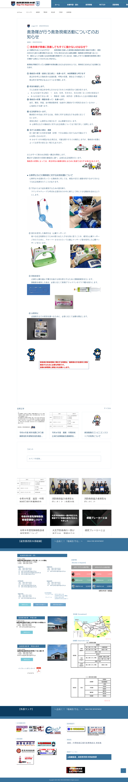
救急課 (53, 12)
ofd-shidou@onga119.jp (29, 587)
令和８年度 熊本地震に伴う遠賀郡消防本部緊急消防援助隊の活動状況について (32, 435)
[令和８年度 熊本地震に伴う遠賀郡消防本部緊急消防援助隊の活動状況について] (31, 420)
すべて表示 (107, 408)
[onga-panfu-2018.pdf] (38, 670)
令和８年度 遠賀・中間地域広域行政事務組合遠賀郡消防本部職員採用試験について (63, 435)
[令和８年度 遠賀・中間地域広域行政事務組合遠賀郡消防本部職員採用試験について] (64, 420)
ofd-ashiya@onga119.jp (27, 627)
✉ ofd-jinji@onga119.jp (26, 574)
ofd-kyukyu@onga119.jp (58, 585)
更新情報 (68, 12)
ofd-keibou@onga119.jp (58, 571)
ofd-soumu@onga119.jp (29, 571)
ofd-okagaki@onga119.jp (27, 655)
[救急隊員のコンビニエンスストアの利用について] (96, 420)
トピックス (29, 12)
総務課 (38, 12)
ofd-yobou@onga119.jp (28, 585)
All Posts (19, 12)
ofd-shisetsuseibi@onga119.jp (31, 572)
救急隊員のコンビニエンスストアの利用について (96, 434)
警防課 (45, 12)
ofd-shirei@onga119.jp (28, 598)
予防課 (60, 12)
